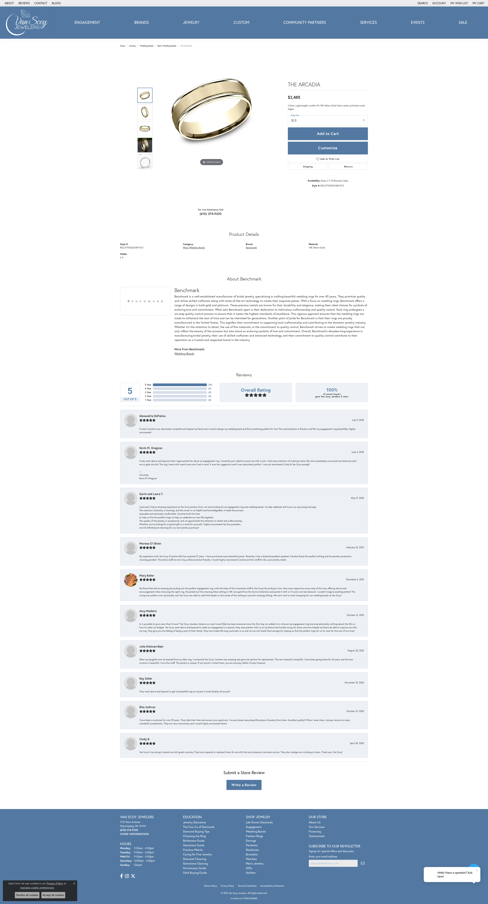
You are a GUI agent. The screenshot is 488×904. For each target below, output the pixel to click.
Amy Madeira (148, 611)
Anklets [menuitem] (251, 872)
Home (122, 46)
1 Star (148, 400)
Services (368, 22)
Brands (141, 22)
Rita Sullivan (147, 707)
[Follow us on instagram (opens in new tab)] (127, 876)
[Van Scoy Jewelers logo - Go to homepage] (28, 22)
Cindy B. (144, 739)
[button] (422, 3)
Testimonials (317, 836)
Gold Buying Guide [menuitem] (195, 872)
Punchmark (250, 898)
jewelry (132, 46)
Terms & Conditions (247, 885)
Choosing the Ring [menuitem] (194, 836)
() (210, 384)
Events (418, 22)
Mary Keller (146, 575)
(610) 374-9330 (211, 214)
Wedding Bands (146, 46)
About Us (315, 822)
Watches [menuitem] (251, 859)
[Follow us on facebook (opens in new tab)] (121, 876)
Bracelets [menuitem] (252, 854)
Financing (315, 831)
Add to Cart (328, 133)
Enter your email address (323, 856)
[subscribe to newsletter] (363, 863)
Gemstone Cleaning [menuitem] (195, 863)
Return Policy (210, 885)
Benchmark (251, 247)
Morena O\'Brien (150, 543)
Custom (241, 22)
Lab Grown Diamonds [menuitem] (259, 822)
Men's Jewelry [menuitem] (254, 863)
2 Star (148, 396)
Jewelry (191, 22)
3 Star (148, 392)
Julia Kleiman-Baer (151, 646)
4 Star (148, 388)
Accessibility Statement (272, 885)
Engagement (87, 22)
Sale (463, 22)
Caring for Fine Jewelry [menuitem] (197, 854)
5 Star (148, 384)
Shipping (308, 166)
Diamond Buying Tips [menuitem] (196, 831)
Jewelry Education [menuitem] (194, 822)
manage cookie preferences (37, 887)
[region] (211, 128)
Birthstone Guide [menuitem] (194, 840)
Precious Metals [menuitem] (193, 850)
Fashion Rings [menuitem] (254, 836)
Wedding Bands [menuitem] (256, 831)
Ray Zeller (145, 678)
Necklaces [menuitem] (252, 850)
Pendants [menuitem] (252, 845)
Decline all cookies (27, 895)
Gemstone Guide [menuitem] (193, 845)
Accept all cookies (53, 895)
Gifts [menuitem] (249, 868)
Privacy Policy (227, 885)
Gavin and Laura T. (151, 494)
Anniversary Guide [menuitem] (194, 868)
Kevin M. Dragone (150, 448)
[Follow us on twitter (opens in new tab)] (133, 876)
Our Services (317, 827)
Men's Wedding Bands (166, 46)
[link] (9, 3)
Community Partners (304, 22)
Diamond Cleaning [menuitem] (194, 859)
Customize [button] (328, 147)
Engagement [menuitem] (254, 827)
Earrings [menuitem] (251, 840)
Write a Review (244, 785)
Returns (348, 166)
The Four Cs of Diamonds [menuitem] (198, 827)
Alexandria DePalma (152, 416)
